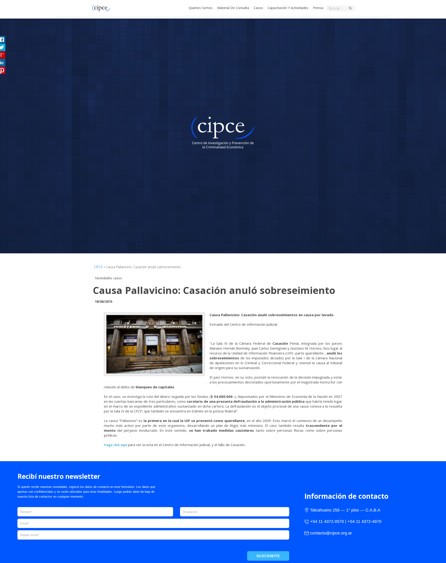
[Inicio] (102, 7)
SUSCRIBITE (268, 556)
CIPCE (98, 267)
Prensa (318, 8)
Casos (258, 8)
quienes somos (201, 8)
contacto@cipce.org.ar (331, 533)
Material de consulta (233, 8)
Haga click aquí (115, 444)
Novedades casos (108, 278)
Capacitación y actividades (288, 8)
